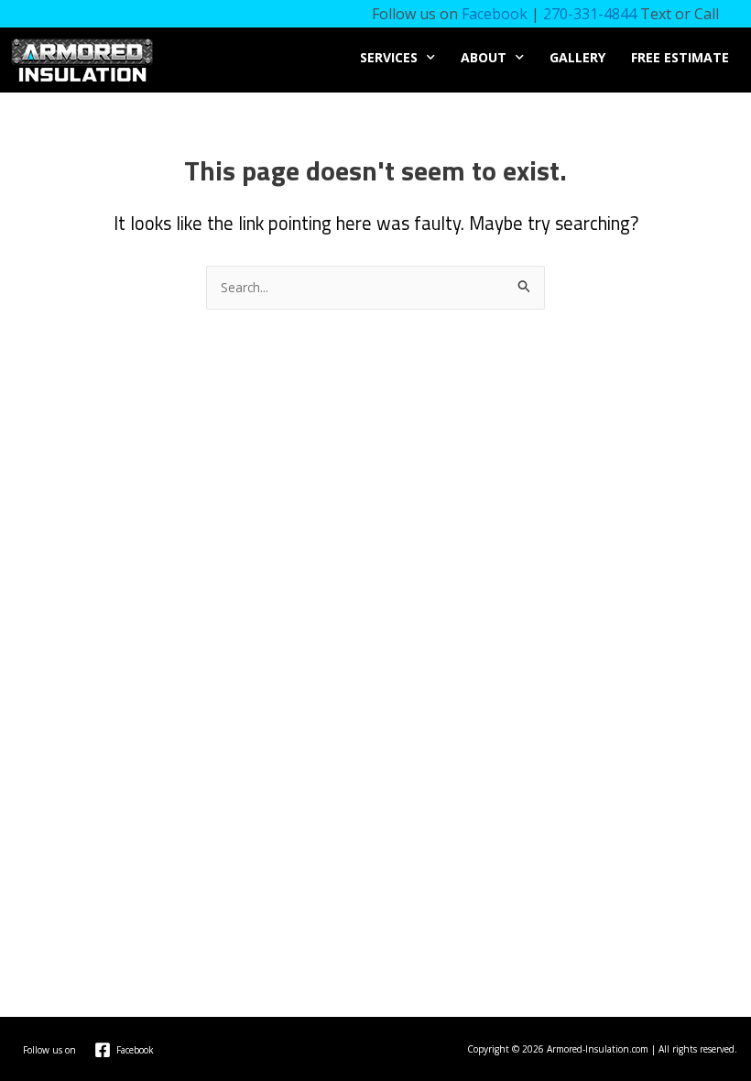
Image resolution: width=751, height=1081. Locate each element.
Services (389, 57)
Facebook (495, 14)
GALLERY (577, 57)
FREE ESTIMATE (680, 57)
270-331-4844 (590, 14)
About (483, 57)
